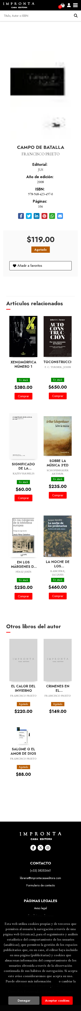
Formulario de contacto (40, 885)
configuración (40, 986)
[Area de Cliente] (69, 5)
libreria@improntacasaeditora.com (40, 878)
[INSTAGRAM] (48, 848)
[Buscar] (76, 15)
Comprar (23, 396)
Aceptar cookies (57, 1000)
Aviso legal (40, 908)
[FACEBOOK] (33, 848)
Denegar (24, 1000)
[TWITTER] (40, 848)
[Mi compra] (62, 5)
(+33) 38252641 (40, 870)
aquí (55, 981)
